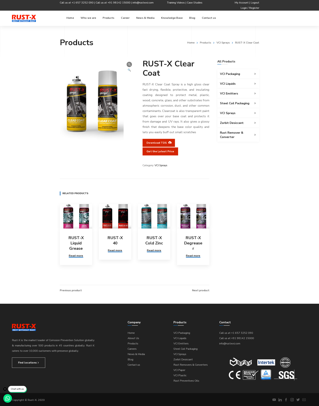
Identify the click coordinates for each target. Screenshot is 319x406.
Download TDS (157, 143)
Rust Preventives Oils (186, 381)
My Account (242, 2)
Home (191, 43)
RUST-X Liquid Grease (76, 243)
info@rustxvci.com (143, 2)
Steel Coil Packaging (234, 103)
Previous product (71, 290)
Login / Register (250, 8)
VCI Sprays (223, 43)
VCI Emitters (229, 93)
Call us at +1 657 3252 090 (236, 333)
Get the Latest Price (160, 151)
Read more (76, 256)
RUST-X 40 (115, 240)
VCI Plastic (179, 375)
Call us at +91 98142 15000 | (114, 2)
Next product (200, 290)
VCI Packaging (230, 74)
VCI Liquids (228, 84)
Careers (132, 349)
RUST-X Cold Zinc (154, 240)
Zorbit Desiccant (232, 123)
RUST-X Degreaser (193, 243)
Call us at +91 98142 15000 (236, 338)
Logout (255, 2)
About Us (133, 338)
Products (205, 43)
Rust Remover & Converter (231, 135)
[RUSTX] (24, 18)
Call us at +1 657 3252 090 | (78, 2)
